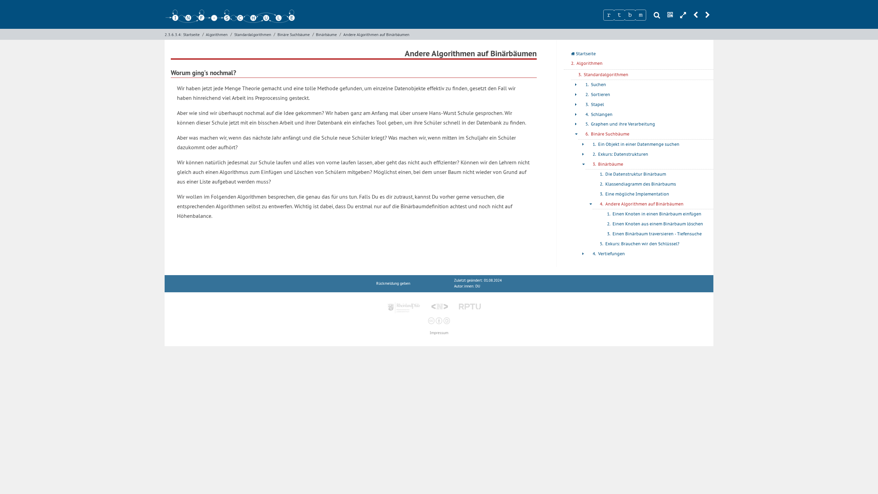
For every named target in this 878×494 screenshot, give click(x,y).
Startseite (191, 34)
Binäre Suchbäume (293, 34)
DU (477, 286)
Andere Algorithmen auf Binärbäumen (376, 34)
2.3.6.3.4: (173, 34)
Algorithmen (217, 34)
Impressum (439, 333)
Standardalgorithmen (252, 34)
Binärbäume (326, 34)
